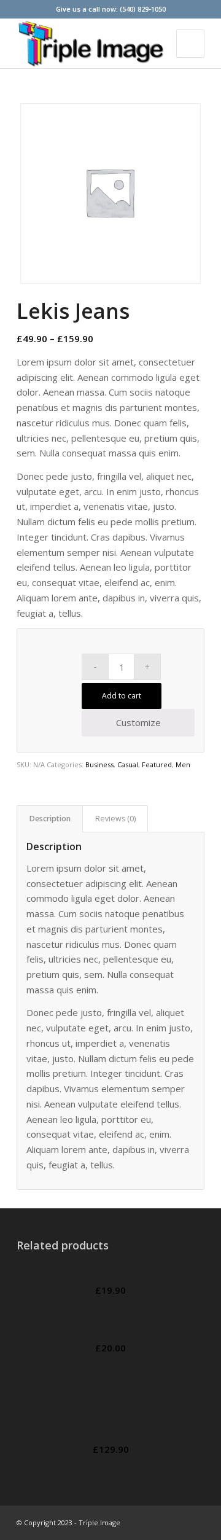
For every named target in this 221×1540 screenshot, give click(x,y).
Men (183, 764)
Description (50, 818)
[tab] (50, 819)
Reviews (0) (115, 818)
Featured (157, 764)
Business (99, 764)
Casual (127, 764)
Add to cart (121, 695)
